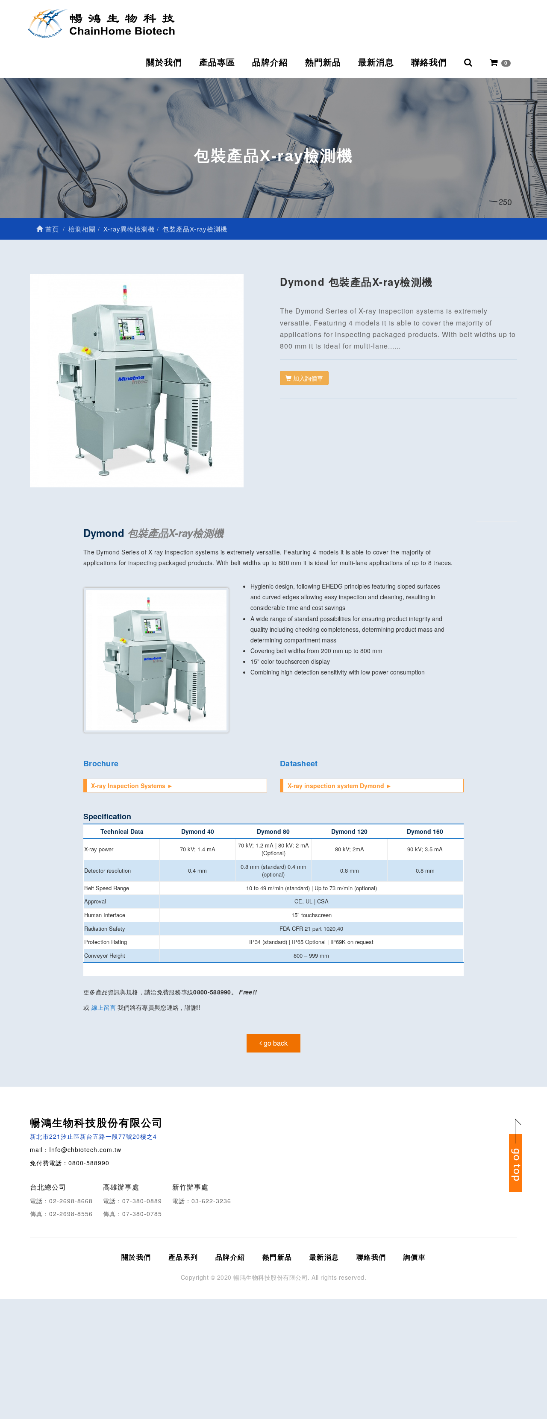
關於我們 (164, 62)
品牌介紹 (270, 62)
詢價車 (414, 1257)
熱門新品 (323, 62)
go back (275, 1043)
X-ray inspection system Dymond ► (340, 785)
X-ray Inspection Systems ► (132, 785)
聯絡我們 (429, 62)
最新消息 (376, 62)
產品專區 (217, 62)
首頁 (51, 228)
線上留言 (103, 1007)
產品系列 (183, 1257)
